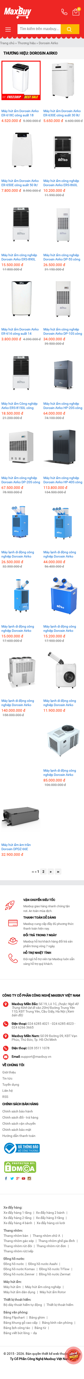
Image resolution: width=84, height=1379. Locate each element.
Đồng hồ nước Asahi (42, 1264)
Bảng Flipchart (14, 1317)
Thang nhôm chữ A (46, 1236)
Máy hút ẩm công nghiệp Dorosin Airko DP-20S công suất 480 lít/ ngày (20, 480)
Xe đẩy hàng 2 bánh (50, 1212)
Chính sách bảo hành (17, 1111)
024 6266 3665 (23, 1027)
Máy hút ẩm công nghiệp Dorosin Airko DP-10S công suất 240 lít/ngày (62, 331)
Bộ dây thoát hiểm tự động (23, 1305)
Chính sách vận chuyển (19, 1123)
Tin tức (7, 1078)
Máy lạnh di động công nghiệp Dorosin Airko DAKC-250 (17, 703)
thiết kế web (50, 1353)
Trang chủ (7, 43)
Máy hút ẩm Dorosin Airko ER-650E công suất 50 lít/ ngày (20, 183)
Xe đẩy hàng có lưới (51, 1223)
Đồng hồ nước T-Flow (54, 1269)
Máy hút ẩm (12, 1287)
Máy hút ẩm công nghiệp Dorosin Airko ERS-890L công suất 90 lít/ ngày (19, 257)
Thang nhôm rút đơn (51, 1246)
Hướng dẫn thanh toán (18, 1136)
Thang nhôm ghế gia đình (56, 1241)
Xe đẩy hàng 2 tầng (18, 1218)
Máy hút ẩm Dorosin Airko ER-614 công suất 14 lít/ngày (20, 331)
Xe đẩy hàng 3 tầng (50, 1218)
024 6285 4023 (63, 1023)
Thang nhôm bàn (16, 1236)
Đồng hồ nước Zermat (54, 1274)
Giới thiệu (9, 1072)
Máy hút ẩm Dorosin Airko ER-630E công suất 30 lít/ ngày (62, 113)
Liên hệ (7, 1090)
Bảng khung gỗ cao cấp (21, 1322)
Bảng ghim (37, 1317)
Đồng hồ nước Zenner (19, 1274)
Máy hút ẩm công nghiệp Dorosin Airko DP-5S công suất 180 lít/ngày (61, 257)
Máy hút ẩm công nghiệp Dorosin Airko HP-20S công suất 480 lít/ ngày (62, 406)
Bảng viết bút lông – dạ (20, 1333)
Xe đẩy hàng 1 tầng (18, 1212)
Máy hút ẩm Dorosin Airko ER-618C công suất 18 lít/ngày (20, 113)
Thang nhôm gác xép (19, 1241)
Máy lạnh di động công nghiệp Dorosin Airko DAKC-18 (59, 703)
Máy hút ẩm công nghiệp (43, 1287)
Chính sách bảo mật (16, 1129)
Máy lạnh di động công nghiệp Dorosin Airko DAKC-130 (59, 773)
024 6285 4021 (38, 1023)
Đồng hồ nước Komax (19, 1269)
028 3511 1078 (38, 1048)
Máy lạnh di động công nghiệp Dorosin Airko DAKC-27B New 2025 (17, 629)
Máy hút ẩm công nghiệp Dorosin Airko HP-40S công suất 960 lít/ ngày (62, 480)
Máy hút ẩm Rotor (53, 1292)
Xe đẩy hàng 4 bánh (18, 1223)
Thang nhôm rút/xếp (18, 1251)
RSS (5, 1097)
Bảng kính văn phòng (57, 1322)
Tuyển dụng (10, 1084)
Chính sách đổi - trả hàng (20, 1117)
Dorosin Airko (48, 43)
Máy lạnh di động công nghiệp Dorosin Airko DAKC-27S (59, 629)
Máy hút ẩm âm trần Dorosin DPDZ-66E (16, 847)
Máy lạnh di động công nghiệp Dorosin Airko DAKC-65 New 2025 (59, 554)
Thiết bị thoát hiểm (59, 1305)
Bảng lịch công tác (17, 1328)
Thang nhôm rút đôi (18, 1246)
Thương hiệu (27, 43)
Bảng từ (40, 1328)
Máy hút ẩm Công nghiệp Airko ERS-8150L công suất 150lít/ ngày (19, 406)
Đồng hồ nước (14, 1264)
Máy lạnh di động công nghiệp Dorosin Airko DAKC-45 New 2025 (17, 554)
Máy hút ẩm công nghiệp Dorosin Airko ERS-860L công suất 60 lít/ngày (61, 183)
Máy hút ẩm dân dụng (19, 1292)
